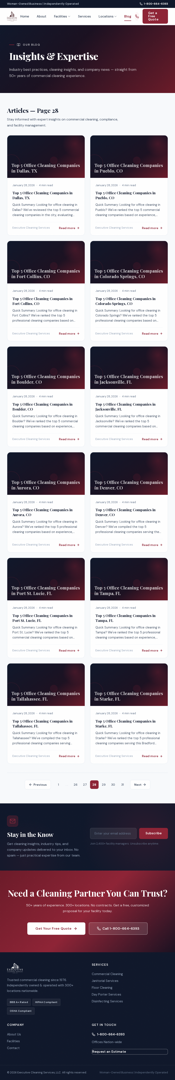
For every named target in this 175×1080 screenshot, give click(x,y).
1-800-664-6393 (156, 4)
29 (104, 785)
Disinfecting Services (107, 1001)
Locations (106, 16)
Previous (40, 785)
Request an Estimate (109, 1052)
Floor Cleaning (102, 988)
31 (122, 785)
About (41, 16)
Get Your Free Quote (53, 928)
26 (75, 785)
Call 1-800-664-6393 (121, 928)
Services (84, 16)
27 (85, 785)
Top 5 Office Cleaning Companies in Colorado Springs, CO (125, 301)
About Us (14, 1034)
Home (24, 16)
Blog (127, 16)
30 (113, 785)
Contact (13, 1048)
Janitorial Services (105, 981)
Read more (67, 228)
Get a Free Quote (153, 16)
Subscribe (154, 833)
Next (137, 785)
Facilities (60, 16)
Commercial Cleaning (107, 974)
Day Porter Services (106, 994)
